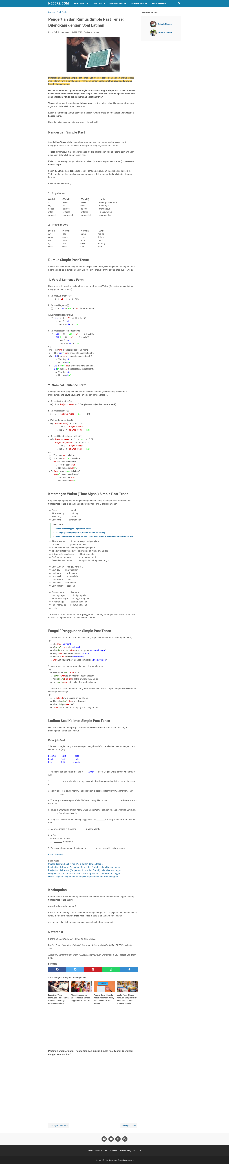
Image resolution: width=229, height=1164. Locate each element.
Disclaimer (113, 1151)
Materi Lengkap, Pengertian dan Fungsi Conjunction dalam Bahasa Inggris (83, 876)
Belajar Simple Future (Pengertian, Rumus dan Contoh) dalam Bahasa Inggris (84, 867)
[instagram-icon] (118, 1139)
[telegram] (129, 969)
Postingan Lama (129, 1126)
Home (90, 1151)
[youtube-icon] (111, 1139)
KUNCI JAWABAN (56, 854)
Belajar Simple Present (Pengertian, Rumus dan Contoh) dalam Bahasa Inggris (84, 870)
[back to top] (223, 1158)
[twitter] (75, 969)
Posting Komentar (91, 32)
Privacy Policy (125, 1151)
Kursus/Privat (159, 3)
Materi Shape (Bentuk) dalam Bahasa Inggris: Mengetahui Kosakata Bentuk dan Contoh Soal (94, 536)
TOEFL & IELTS (98, 3)
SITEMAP (137, 1151)
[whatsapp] (111, 969)
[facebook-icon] (104, 1139)
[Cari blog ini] (179, 3)
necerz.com (129, 1160)
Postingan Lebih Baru (59, 1126)
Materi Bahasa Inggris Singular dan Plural (73, 529)
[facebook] (57, 969)
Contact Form (101, 1151)
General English (139, 3)
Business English (118, 3)
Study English (81, 3)
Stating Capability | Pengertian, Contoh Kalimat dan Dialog (80, 532)
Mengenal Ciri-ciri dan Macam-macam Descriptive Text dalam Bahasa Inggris (84, 873)
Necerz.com (58, 3)
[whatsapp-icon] (124, 1139)
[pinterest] (93, 969)
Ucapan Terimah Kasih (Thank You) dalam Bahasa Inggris (75, 864)
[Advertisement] (93, 1026)
